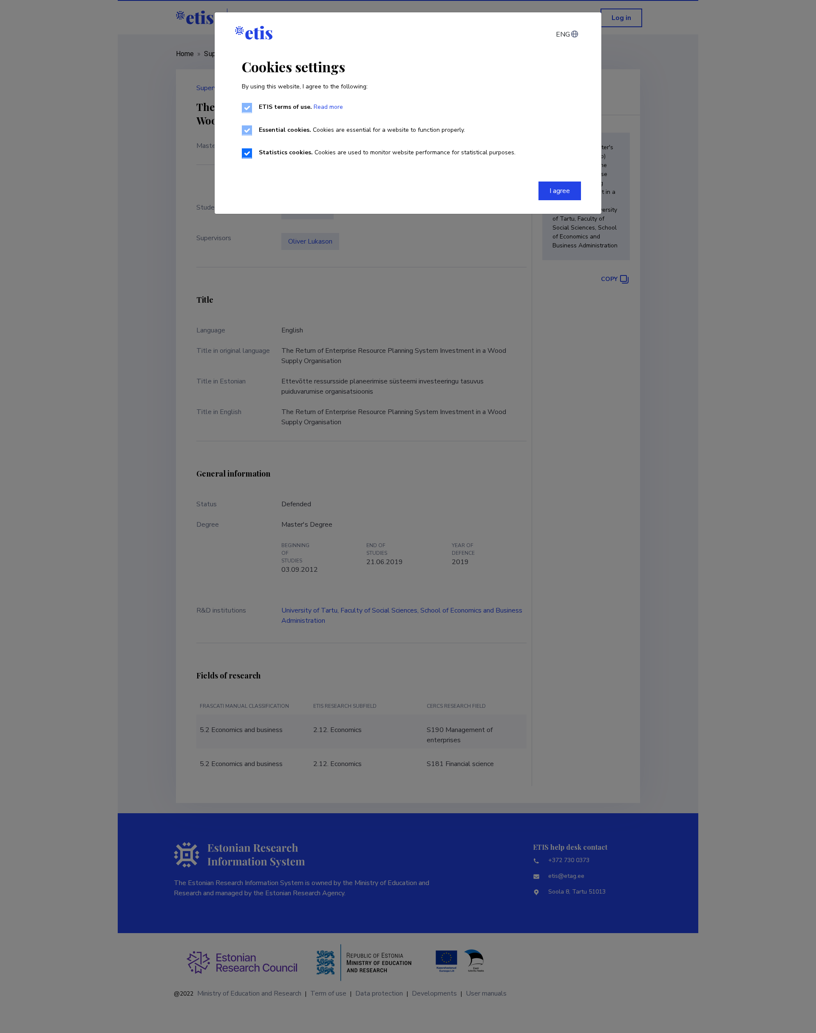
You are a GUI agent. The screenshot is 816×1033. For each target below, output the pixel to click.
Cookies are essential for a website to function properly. (362, 130)
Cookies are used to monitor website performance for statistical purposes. (387, 152)
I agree (560, 191)
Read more (328, 107)
